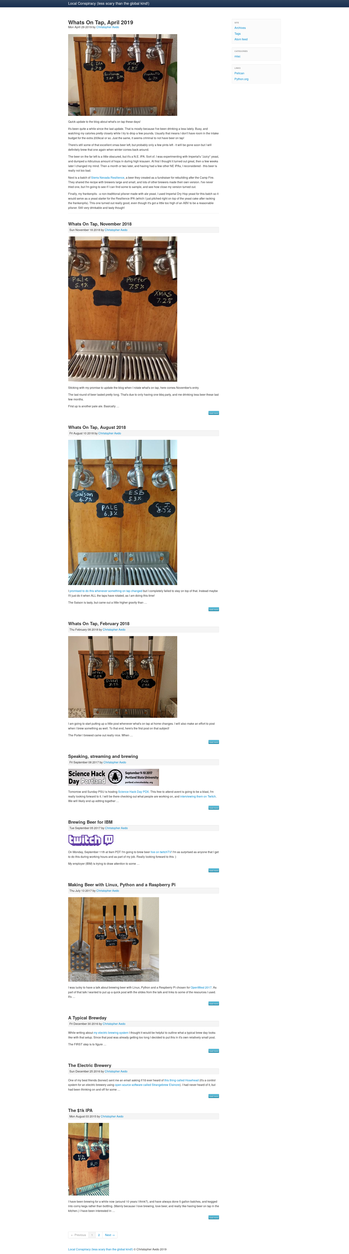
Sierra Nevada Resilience (107, 177)
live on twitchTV (161, 852)
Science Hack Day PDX (133, 792)
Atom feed (241, 39)
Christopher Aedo (107, 27)
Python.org (241, 79)
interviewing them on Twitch (198, 796)
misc (237, 56)
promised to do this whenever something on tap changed (106, 591)
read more (213, 412)
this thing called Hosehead (181, 1080)
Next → (110, 1235)
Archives (240, 28)
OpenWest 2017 (201, 987)
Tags (237, 33)
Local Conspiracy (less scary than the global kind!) (108, 3)
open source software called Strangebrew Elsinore (147, 1085)
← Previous (78, 1235)
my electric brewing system (111, 1032)
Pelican (239, 73)
